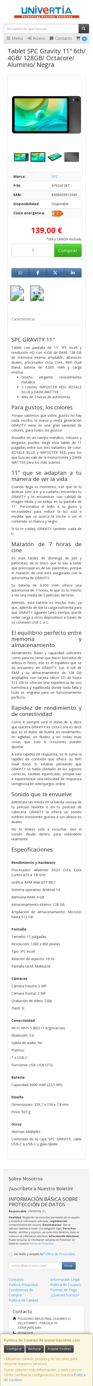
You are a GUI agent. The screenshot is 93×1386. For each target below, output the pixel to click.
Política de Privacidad (41, 1243)
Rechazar (34, 1349)
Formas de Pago (63, 1289)
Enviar (68, 1266)
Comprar (67, 250)
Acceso (38, 38)
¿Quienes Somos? (64, 1295)
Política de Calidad (23, 1300)
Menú (17, 38)
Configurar (14, 1349)
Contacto (63, 38)
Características (23, 319)
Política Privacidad (23, 1284)
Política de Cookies (65, 1284)
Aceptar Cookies (59, 1349)
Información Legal (65, 1279)
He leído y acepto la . (44, 1254)
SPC (55, 176)
